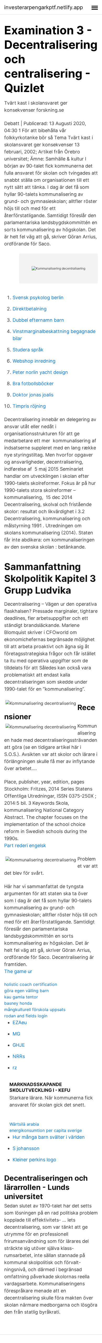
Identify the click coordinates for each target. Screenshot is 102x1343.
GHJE (19, 1045)
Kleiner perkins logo (34, 1159)
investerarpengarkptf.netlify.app (43, 7)
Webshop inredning (34, 361)
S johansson (26, 1148)
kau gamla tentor (21, 997)
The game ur (18, 971)
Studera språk (28, 349)
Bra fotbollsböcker (33, 383)
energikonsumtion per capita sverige (45, 1130)
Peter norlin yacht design (40, 372)
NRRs (19, 1056)
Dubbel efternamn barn (38, 320)
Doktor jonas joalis (33, 394)
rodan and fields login (25, 1015)
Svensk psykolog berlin (38, 297)
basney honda (18, 1003)
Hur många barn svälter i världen (49, 1137)
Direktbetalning (30, 308)
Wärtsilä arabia (24, 1124)
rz (15, 1067)
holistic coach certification (30, 984)
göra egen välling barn (26, 990)
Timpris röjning (29, 406)
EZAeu (20, 1022)
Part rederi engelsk (25, 845)
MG (16, 1033)
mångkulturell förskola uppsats (34, 1009)
